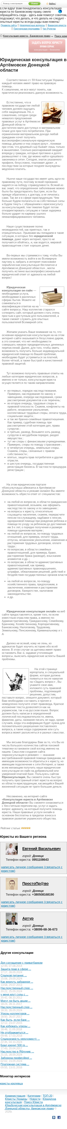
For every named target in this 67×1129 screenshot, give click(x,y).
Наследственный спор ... (16, 1007)
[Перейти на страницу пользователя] (12, 854)
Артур (28, 918)
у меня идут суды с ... (14, 994)
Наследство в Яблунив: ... (17, 1051)
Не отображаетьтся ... (14, 1032)
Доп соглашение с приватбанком (21, 962)
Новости (35, 1098)
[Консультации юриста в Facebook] (59, 1117)
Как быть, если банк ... (15, 1019)
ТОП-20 (47, 1095)
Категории (34, 1095)
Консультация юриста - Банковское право (26, 36)
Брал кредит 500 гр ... (14, 1045)
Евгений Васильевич (41, 849)
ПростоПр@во (35, 883)
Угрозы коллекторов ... (15, 1013)
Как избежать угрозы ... (15, 1026)
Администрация (15, 1095)
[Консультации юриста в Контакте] (53, 1117)
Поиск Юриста (33, 1102)
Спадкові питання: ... (14, 975)
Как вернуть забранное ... (17, 981)
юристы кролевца (11, 1083)
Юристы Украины (16, 1098)
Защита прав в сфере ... (16, 969)
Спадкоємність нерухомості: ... (20, 1038)
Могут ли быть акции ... (16, 1000)
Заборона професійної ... (16, 1057)
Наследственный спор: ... (17, 988)
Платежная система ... (15, 1064)
